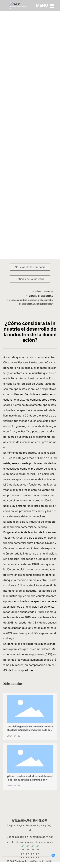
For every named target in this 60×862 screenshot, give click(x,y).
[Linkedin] (27, 846)
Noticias (48, 291)
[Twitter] (37, 846)
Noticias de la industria (41, 295)
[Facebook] (22, 846)
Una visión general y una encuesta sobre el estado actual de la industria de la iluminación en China (30, 730)
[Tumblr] (32, 846)
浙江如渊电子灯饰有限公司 (30, 820)
